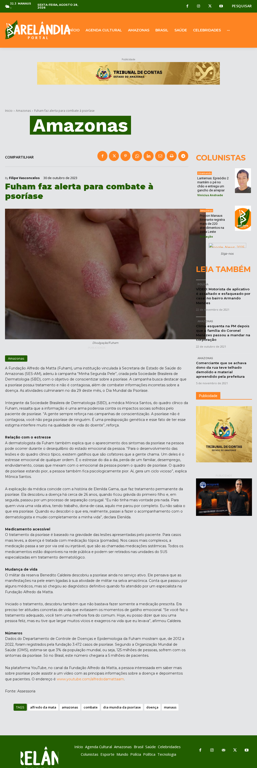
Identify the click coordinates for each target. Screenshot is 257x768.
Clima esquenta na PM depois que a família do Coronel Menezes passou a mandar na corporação (223, 333)
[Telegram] (183, 156)
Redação (206, 236)
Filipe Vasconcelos (24, 178)
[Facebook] (187, 6)
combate (91, 707)
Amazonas (23, 110)
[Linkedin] (149, 156)
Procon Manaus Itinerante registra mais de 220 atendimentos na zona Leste (212, 224)
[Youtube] (221, 6)
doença (152, 707)
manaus (170, 707)
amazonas (70, 707)
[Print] (172, 156)
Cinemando (204, 173)
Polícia (203, 284)
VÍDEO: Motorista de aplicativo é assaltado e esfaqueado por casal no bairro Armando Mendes (223, 296)
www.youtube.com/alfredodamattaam (90, 679)
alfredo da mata (43, 707)
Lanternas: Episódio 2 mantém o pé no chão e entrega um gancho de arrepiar (213, 184)
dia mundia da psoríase (122, 707)
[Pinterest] (125, 156)
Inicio (9, 110)
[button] (242, 6)
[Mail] (223, 750)
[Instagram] (198, 6)
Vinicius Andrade (210, 195)
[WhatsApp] (137, 156)
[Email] (160, 156)
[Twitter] (210, 6)
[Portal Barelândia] (32, 29)
